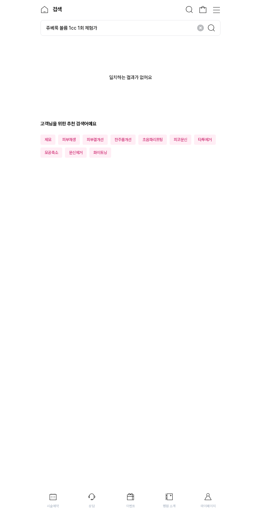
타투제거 (205, 139)
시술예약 (53, 506)
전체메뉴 (216, 9)
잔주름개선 (123, 139)
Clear (200, 28)
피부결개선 (95, 139)
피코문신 (180, 139)
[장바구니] (202, 9)
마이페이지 (208, 506)
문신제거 (76, 152)
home (44, 9)
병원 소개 (169, 506)
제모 (48, 139)
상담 (92, 506)
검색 (189, 9)
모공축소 (51, 152)
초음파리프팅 (152, 139)
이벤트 (130, 506)
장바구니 (202, 9)
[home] (44, 9)
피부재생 (69, 139)
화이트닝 (100, 152)
